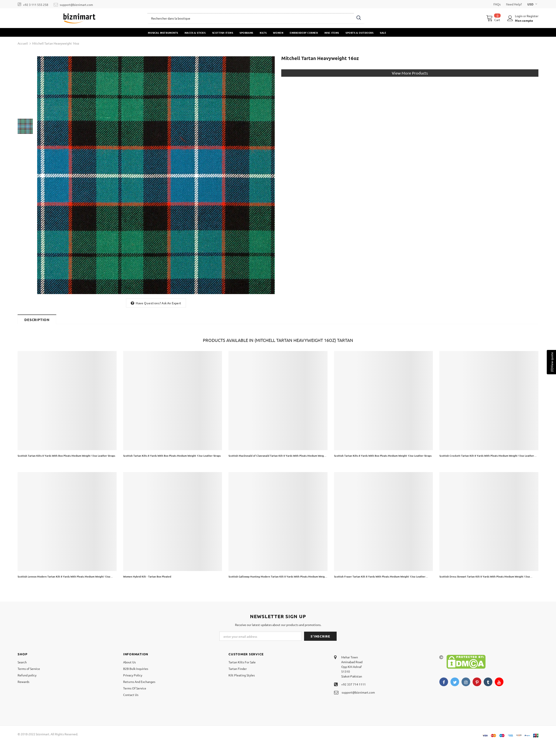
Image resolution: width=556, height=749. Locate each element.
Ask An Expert (171, 303)
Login (519, 16)
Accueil (23, 43)
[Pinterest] (477, 681)
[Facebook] (443, 681)
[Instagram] (466, 681)
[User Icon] (510, 18)
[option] (156, 175)
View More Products (410, 73)
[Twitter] (454, 681)
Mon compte (524, 20)
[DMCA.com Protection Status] (466, 661)
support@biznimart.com (76, 5)
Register (532, 16)
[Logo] (79, 18)
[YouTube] (499, 681)
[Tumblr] (488, 681)
